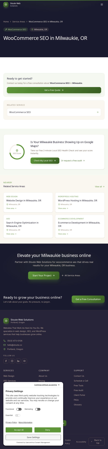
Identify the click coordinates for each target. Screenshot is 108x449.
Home (6, 21)
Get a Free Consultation (88, 299)
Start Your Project (42, 275)
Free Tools (78, 385)
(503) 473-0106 (14, 340)
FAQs (76, 400)
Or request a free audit (71, 160)
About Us (43, 376)
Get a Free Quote (52, 90)
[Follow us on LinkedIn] (18, 360)
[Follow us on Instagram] (12, 360)
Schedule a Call (81, 381)
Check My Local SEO (43, 160)
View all (98, 186)
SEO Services (9, 381)
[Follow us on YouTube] (24, 360)
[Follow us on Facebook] (5, 360)
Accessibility (81, 442)
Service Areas (18, 21)
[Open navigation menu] (102, 4)
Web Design (8, 376)
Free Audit (78, 390)
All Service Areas (72, 275)
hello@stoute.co (14, 345)
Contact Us (79, 376)
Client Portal (79, 395)
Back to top (97, 441)
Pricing (42, 381)
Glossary (78, 404)
